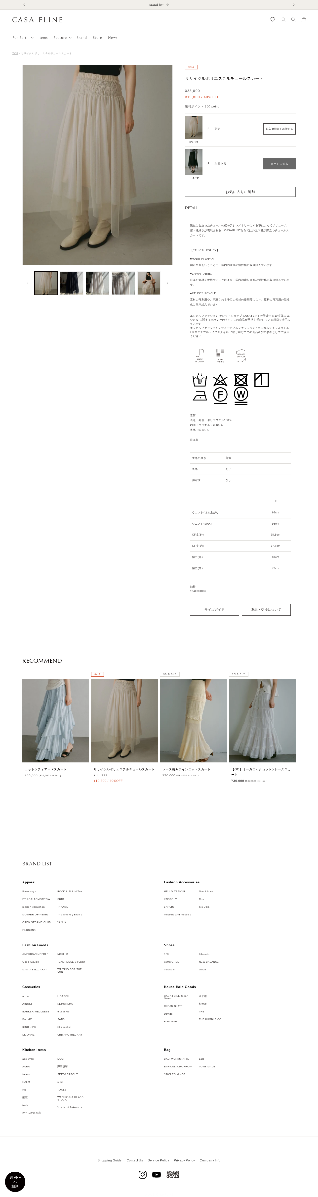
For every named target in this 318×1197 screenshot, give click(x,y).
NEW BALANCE (209, 962)
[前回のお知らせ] (24, 4)
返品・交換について (266, 609)
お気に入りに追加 (240, 192)
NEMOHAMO (65, 1003)
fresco (26, 1074)
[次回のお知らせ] (293, 4)
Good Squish (30, 962)
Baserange (29, 891)
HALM (26, 1082)
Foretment (170, 1021)
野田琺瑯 (62, 1066)
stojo (60, 1082)
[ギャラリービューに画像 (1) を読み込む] (46, 283)
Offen (202, 969)
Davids (168, 1013)
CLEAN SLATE (173, 1006)
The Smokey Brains (69, 914)
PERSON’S (29, 930)
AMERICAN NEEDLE (35, 954)
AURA (26, 1066)
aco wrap (28, 1059)
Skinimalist (64, 1027)
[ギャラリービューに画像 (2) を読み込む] (71, 283)
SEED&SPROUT (67, 1074)
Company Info (210, 1160)
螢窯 (25, 1097)
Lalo (201, 1059)
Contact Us (135, 1160)
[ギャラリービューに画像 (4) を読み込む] (123, 283)
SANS (61, 1019)
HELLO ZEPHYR (174, 891)
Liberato (204, 954)
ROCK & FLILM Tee (69, 891)
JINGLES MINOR (175, 1074)
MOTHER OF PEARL (35, 914)
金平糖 (203, 996)
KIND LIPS (29, 1027)
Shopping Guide (110, 1160)
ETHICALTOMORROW (36, 899)
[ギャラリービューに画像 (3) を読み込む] (97, 283)
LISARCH (63, 996)
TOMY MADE (207, 1066)
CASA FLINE (164, 1194)
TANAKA (62, 906)
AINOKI (27, 1003)
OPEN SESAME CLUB (36, 922)
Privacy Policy (184, 1160)
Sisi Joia (204, 906)
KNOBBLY (170, 899)
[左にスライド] (27, 283)
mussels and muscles (177, 914)
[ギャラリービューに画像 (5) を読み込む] (148, 283)
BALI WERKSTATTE (176, 1059)
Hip (24, 1090)
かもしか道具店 (31, 1113)
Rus (201, 899)
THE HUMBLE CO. (210, 1019)
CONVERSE (171, 962)
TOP (15, 53)
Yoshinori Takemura (69, 1107)
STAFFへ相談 (15, 1181)
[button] (22, 37)
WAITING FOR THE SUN (69, 970)
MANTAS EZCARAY (34, 969)
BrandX (27, 1019)
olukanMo (63, 1011)
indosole (169, 969)
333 (166, 954)
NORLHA (63, 954)
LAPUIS (169, 906)
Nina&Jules (206, 891)
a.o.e (25, 996)
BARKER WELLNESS (36, 1011)
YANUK (62, 922)
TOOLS (62, 1090)
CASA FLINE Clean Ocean (176, 997)
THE (201, 1011)
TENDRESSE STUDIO (71, 962)
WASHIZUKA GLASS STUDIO (70, 1098)
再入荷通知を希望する (279, 128)
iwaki (25, 1105)
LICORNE (28, 1034)
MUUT (61, 1059)
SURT (61, 899)
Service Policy (158, 1160)
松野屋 (203, 1003)
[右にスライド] (167, 283)
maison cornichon (33, 906)
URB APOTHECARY (69, 1034)
